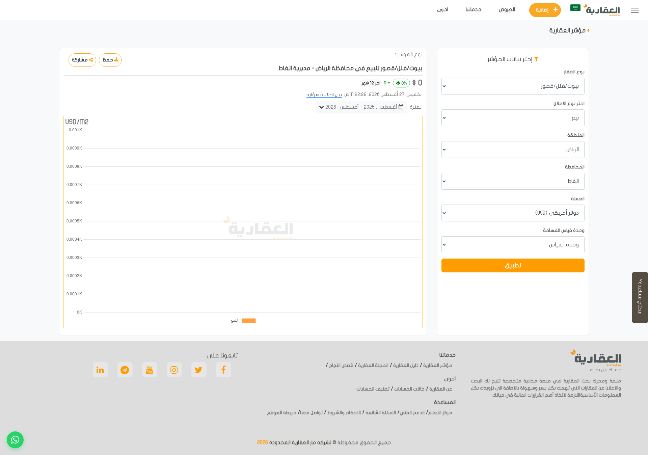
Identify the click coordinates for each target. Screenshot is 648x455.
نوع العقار (574, 71)
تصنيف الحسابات (372, 389)
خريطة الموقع (281, 412)
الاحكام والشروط (343, 412)
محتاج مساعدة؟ (640, 297)
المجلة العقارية (372, 365)
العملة (578, 198)
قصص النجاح (340, 365)
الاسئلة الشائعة (380, 412)
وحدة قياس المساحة (564, 230)
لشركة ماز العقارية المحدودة (299, 442)
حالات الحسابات (409, 389)
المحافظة (575, 166)
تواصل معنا (311, 412)
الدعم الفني (412, 412)
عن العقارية (440, 389)
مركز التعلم (440, 412)
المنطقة (576, 135)
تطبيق (513, 265)
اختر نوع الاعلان (569, 103)
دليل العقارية (405, 365)
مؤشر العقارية (437, 365)
